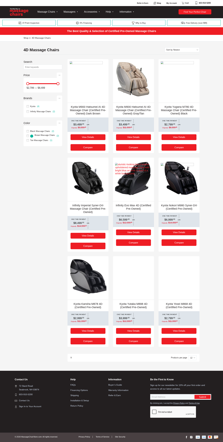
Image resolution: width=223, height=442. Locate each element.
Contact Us (24, 400)
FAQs (73, 385)
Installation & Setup (79, 400)
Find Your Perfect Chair (195, 12)
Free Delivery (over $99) (196, 23)
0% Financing (85, 23)
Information (126, 11)
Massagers (69, 11)
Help (108, 11)
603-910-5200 (205, 3)
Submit (202, 397)
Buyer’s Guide (115, 385)
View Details (88, 137)
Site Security (120, 437)
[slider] (27, 83)
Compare (88, 147)
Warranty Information (118, 390)
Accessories (90, 11)
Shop (26, 38)
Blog (159, 3)
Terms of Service (102, 437)
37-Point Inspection (30, 23)
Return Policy (76, 406)
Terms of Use (194, 403)
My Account (171, 3)
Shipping (74, 395)
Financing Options (79, 390)
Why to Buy (140, 23)
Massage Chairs (46, 11)
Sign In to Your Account (30, 406)
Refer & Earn (142, 3)
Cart (187, 3)
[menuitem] (47, 12)
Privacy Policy (179, 403)
